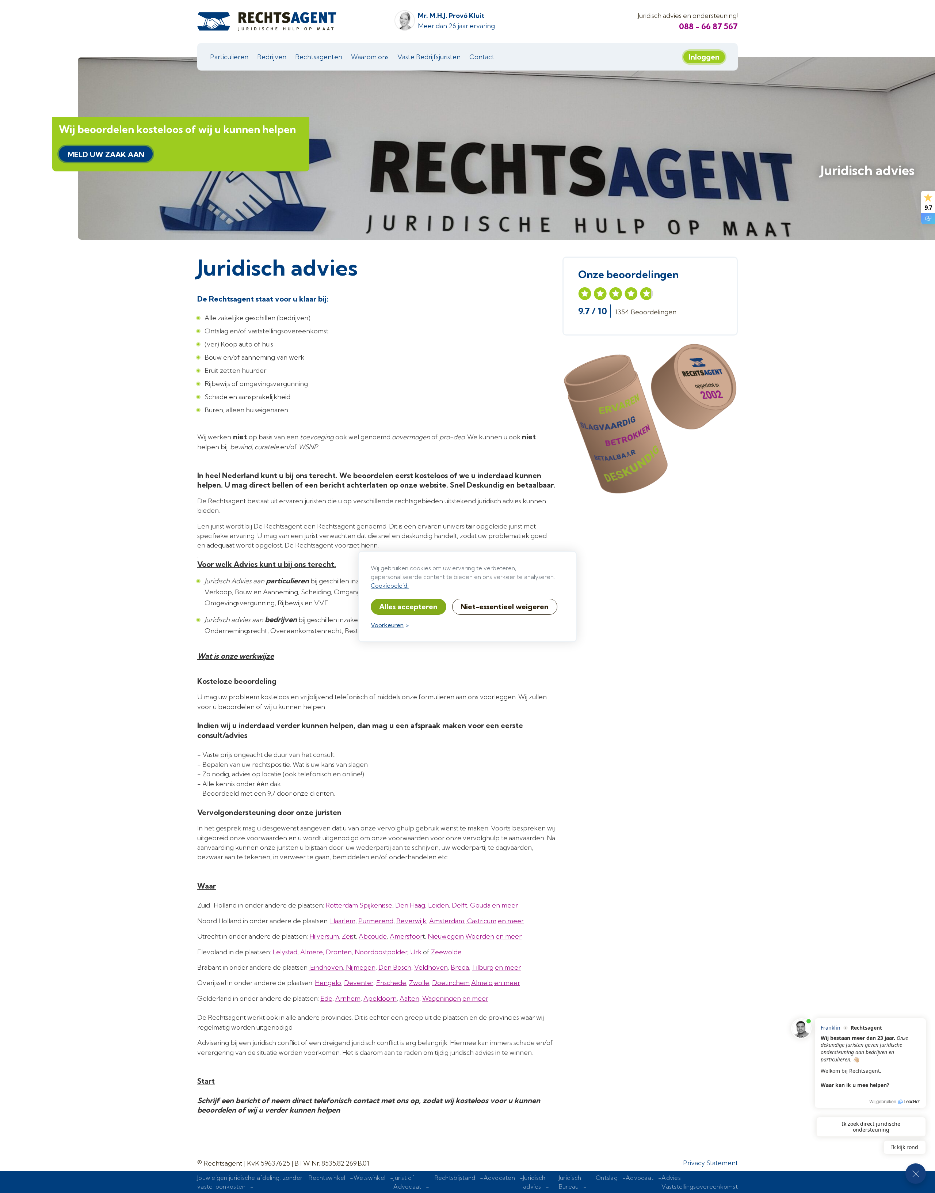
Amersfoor (406, 936)
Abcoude (373, 936)
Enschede (391, 982)
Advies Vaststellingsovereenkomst (699, 1182)
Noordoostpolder (381, 952)
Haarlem (342, 921)
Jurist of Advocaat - (412, 1182)
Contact (482, 57)
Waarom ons (370, 57)
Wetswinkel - (374, 1182)
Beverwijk (411, 921)
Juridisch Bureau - (574, 1182)
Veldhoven (431, 967)
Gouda (480, 905)
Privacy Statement (710, 1163)
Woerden (479, 936)
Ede (326, 998)
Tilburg (482, 967)
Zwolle (419, 982)
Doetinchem (451, 982)
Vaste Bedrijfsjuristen (429, 57)
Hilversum (324, 936)
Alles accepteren (408, 606)
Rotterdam (341, 905)
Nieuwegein (446, 936)
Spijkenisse (375, 905)
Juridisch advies (868, 170)
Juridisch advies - (537, 1182)
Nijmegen (359, 967)
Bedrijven (271, 57)
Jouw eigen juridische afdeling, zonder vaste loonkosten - (249, 1182)
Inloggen (704, 56)
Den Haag (410, 905)
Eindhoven (326, 967)
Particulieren (229, 57)
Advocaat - (643, 1182)
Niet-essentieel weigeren (505, 606)
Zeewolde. (447, 952)
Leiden (438, 905)
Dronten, (339, 952)
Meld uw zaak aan (106, 154)
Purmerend (375, 921)
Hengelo (328, 982)
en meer (505, 905)
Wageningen (441, 998)
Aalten (409, 998)
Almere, (312, 952)
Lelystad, (285, 952)
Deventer (358, 982)
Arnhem (347, 998)
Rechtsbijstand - (459, 1182)
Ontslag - (611, 1182)
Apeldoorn (380, 998)
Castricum (481, 921)
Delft (459, 905)
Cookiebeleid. (390, 585)
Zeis (348, 936)
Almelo (482, 982)
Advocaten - (503, 1182)
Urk (415, 952)
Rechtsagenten (318, 57)
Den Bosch (394, 967)
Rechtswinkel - (331, 1182)
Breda (460, 967)
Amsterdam (446, 921)
